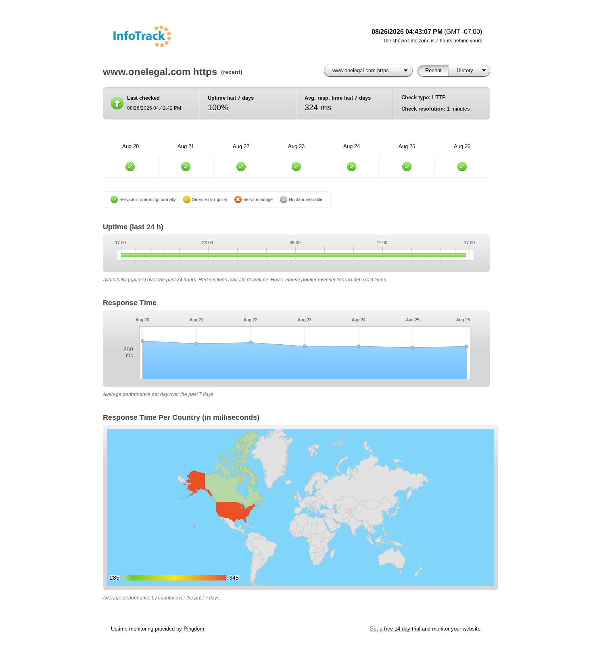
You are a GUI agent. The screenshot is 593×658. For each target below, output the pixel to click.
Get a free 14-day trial (395, 629)
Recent (433, 70)
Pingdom (194, 629)
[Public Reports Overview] (212, 36)
